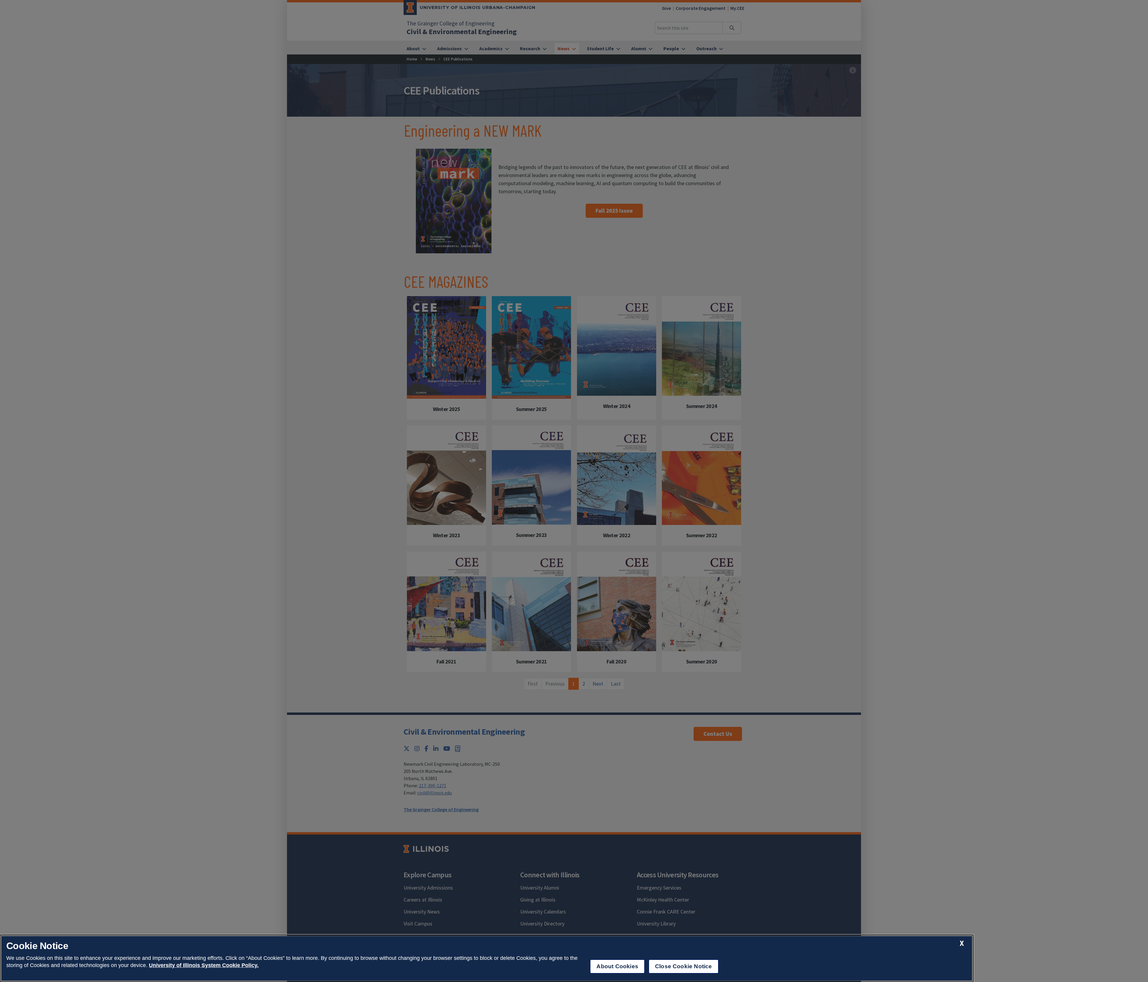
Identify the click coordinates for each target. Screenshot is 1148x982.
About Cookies (617, 966)
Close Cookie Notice (683, 966)
